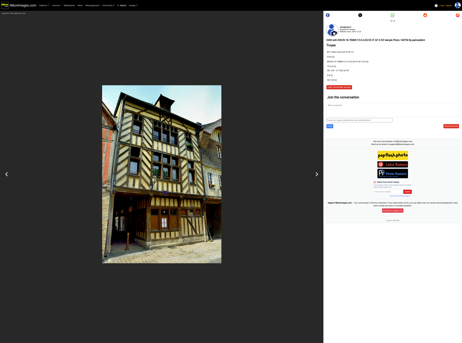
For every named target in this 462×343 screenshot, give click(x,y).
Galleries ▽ (44, 5)
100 (333, 80)
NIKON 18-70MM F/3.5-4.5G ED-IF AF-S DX (346, 61)
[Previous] (6, 177)
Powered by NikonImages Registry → (401, 196)
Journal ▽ (56, 5)
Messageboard (92, 5)
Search (407, 192)
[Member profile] (332, 30)
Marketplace (69, 5)
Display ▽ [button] (133, 5)
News (80, 5)
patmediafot (345, 27)
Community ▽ (108, 5)
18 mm (330, 66)
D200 (329, 57)
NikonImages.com (23, 5)
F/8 (328, 75)
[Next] (316, 177)
